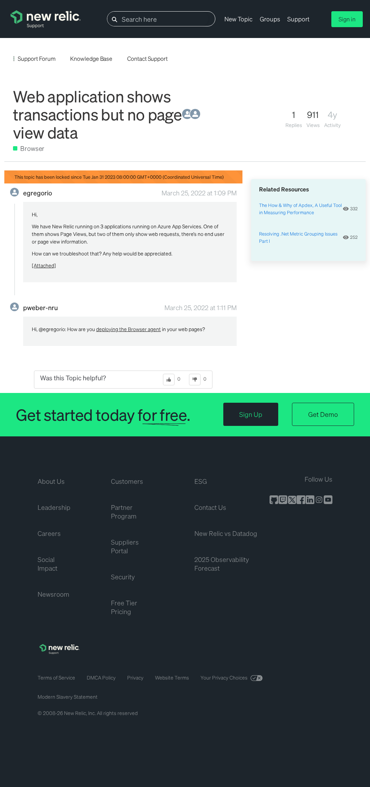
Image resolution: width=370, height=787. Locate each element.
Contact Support (147, 58)
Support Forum (36, 58)
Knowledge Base (91, 58)
